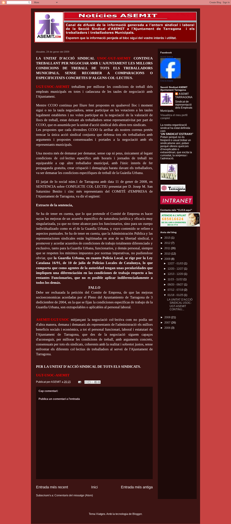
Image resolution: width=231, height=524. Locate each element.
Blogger (137, 514)
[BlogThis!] (89, 382)
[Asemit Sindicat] (170, 77)
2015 (167, 237)
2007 (167, 322)
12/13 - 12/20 (176, 273)
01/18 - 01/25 (176, 295)
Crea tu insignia (166, 81)
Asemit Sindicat (166, 57)
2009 (167, 258)
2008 (167, 317)
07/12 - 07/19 (176, 289)
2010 (167, 253)
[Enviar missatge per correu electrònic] (79, 381)
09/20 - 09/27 (176, 284)
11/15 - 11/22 (175, 279)
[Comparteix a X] (92, 382)
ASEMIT (184, 93)
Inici (94, 487)
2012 (167, 243)
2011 (167, 248)
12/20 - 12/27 (176, 268)
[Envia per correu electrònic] (86, 382)
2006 (167, 327)
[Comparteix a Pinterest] (99, 382)
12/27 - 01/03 (176, 263)
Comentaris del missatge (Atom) (73, 495)
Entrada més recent (52, 487)
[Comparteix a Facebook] (95, 382)
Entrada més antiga (137, 487)
